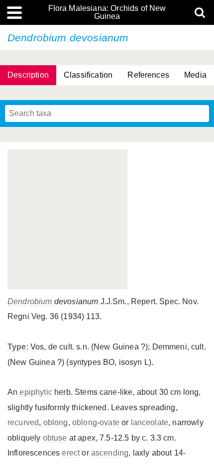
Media (195, 75)
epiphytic (35, 392)
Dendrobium (29, 301)
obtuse (55, 438)
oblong (55, 422)
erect (71, 453)
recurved (23, 422)
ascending (109, 453)
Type (16, 347)
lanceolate (150, 422)
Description (28, 75)
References (148, 75)
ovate (109, 422)
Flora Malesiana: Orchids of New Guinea (107, 12)
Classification (88, 75)
